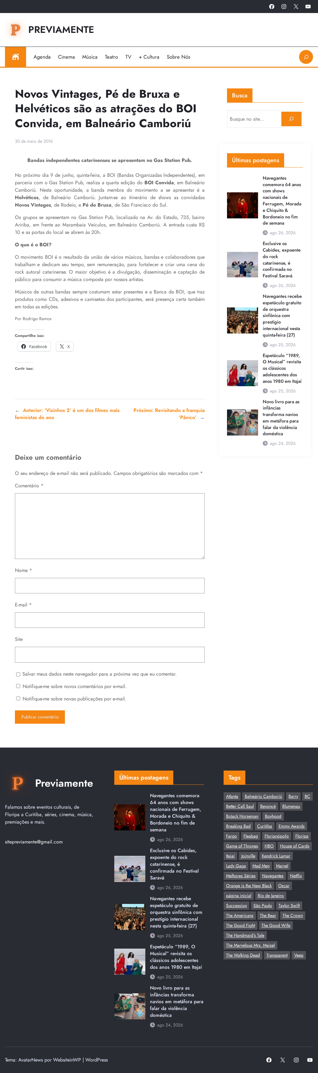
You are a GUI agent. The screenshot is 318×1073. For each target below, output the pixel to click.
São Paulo (262, 905)
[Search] (291, 119)
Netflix (296, 876)
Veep (298, 955)
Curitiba (264, 826)
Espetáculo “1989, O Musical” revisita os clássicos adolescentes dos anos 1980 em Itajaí (282, 368)
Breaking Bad (238, 826)
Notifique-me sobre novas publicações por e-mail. (74, 698)
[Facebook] (272, 6)
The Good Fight (240, 925)
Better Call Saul (240, 806)
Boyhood (273, 816)
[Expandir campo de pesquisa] (306, 57)
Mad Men (261, 866)
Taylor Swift (289, 905)
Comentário (29, 485)
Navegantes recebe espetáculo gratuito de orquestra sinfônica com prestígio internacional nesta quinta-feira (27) (282, 315)
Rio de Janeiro (271, 895)
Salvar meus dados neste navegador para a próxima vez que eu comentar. (99, 673)
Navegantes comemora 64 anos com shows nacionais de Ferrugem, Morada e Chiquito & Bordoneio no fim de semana (282, 200)
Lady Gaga (236, 866)
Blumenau (291, 806)
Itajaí (230, 856)
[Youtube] (308, 6)
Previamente (61, 30)
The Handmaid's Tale (245, 935)
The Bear (268, 915)
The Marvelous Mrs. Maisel (250, 945)
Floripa (301, 836)
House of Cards (294, 846)
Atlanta (232, 796)
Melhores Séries (241, 876)
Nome (23, 570)
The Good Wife (275, 925)
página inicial (238, 895)
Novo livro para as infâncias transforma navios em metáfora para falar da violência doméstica (281, 418)
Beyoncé (268, 806)
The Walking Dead (243, 955)
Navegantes (273, 876)
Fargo (231, 836)
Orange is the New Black (249, 886)
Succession (236, 905)
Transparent (277, 955)
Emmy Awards (292, 826)
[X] (296, 6)
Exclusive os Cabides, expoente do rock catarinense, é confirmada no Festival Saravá (282, 259)
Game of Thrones (242, 846)
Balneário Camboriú (263, 796)
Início (15, 57)
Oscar (283, 886)
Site (19, 639)
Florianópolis (277, 836)
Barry (293, 796)
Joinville (248, 856)
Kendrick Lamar (276, 856)
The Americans (239, 915)
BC (307, 796)
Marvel (282, 866)
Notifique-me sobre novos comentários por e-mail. (75, 686)
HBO (269, 846)
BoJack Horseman (242, 816)
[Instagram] (284, 6)
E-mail (23, 604)
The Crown (293, 915)
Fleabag (250, 836)
